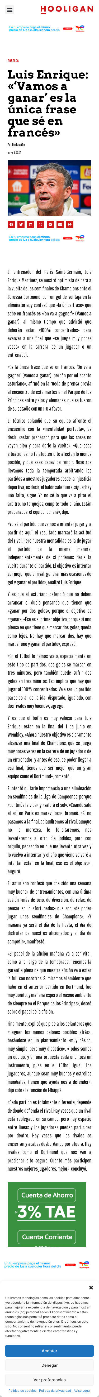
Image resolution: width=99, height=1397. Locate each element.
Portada (13, 61)
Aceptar (49, 1350)
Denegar (49, 1365)
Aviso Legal (82, 1391)
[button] (91, 1287)
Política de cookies (22, 1391)
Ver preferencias (50, 1379)
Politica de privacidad (55, 1391)
